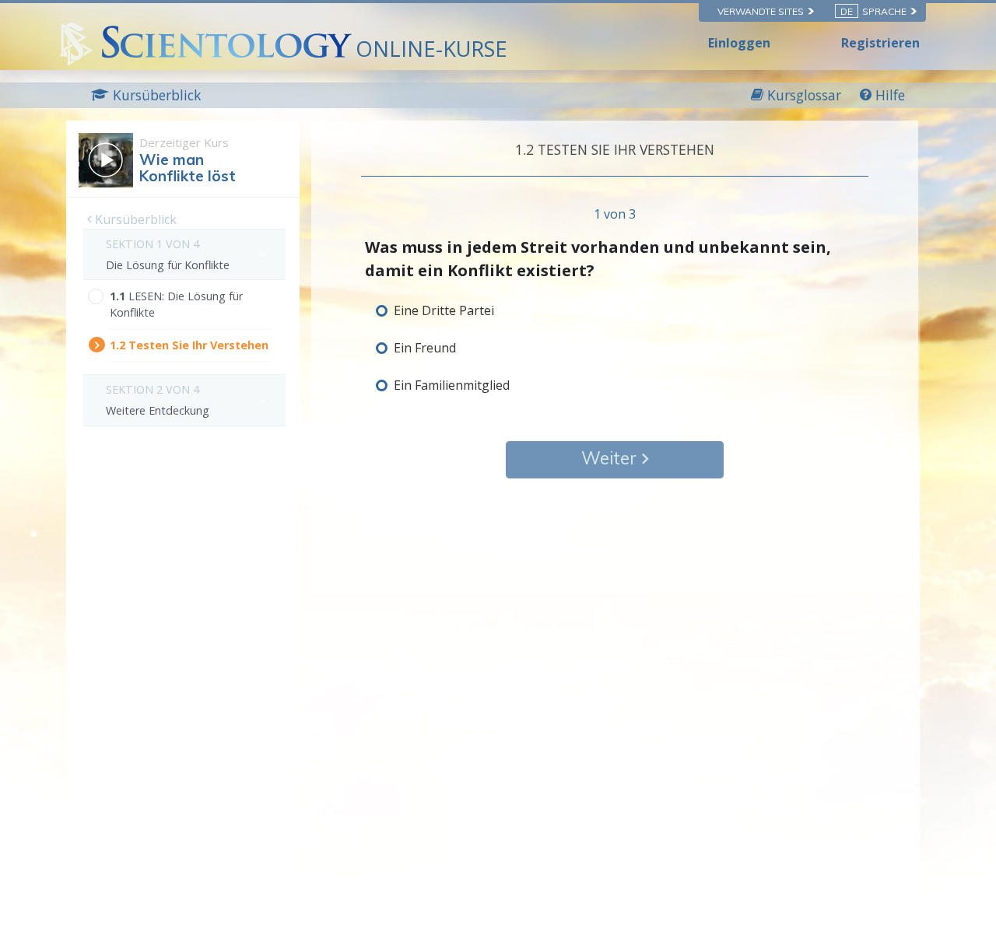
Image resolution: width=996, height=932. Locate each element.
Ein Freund (425, 347)
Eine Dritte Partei (444, 310)
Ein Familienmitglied (452, 385)
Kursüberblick (134, 219)
